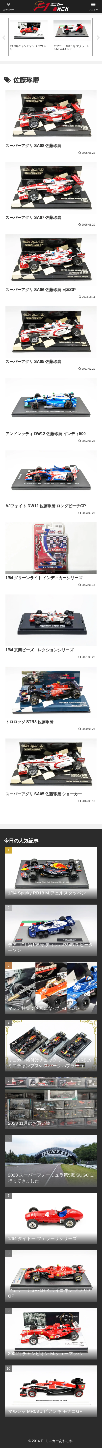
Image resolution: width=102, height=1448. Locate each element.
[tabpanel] (28, 37)
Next (98, 37)
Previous (3, 37)
